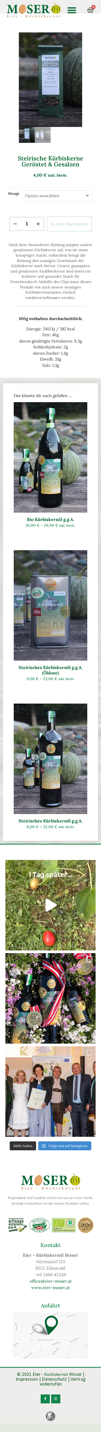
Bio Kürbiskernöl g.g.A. (50, 519)
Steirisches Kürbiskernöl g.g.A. (51, 820)
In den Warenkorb (69, 224)
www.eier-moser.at (50, 1287)
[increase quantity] (38, 224)
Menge (13, 193)
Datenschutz (54, 1379)
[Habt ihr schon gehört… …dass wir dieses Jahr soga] (50, 998)
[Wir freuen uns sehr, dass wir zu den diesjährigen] (50, 1091)
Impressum (27, 1379)
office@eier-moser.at (51, 1281)
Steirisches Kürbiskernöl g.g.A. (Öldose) (51, 670)
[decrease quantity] (15, 224)
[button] (72, 10)
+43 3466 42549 (50, 1274)
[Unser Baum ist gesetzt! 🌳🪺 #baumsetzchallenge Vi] (50, 905)
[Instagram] (55, 1399)
